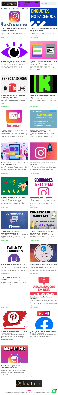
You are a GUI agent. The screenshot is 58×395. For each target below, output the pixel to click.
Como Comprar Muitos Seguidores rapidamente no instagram (41, 198)
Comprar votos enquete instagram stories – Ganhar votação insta (43, 62)
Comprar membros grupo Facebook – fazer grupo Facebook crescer (14, 163)
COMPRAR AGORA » (5, 37)
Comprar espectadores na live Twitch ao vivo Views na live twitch (13, 62)
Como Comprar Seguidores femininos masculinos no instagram (12, 366)
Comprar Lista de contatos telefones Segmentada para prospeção (42, 232)
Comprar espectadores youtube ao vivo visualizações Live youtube (13, 96)
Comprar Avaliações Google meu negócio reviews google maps (14, 198)
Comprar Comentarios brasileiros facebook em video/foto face (11, 232)
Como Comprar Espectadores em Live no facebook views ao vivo (43, 332)
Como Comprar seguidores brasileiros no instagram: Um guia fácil (13, 29)
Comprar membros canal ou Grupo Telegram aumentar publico (41, 130)
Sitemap (29, 390)
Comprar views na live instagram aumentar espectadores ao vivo (14, 130)
